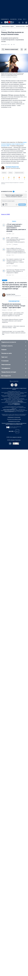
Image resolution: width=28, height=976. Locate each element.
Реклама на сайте (6, 353)
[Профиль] (26, 23)
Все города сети (6, 375)
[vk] (15, 384)
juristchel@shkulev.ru (16, 403)
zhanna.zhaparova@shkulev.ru (9, 409)
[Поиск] (19, 23)
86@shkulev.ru (20, 401)
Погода (20, 19)
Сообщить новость (7, 346)
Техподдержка (5, 368)
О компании (4, 360)
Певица (10, 172)
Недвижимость (5, 19)
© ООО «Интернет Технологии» (14, 440)
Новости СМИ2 (5, 214)
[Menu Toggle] (1, 23)
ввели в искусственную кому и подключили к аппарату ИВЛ (13, 143)
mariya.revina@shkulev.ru (9, 411)
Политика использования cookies (14, 419)
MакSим (4, 172)
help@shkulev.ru (17, 404)
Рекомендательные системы (14, 421)
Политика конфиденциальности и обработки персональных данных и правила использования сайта (14, 424)
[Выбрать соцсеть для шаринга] (25, 49)
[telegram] (12, 384)
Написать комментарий (11, 49)
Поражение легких (19, 172)
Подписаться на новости (8, 342)
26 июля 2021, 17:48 (5, 44)
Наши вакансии (5, 364)
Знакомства (13, 19)
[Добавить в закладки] (21, 49)
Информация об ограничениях (14, 417)
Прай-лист (4, 357)
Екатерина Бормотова (12, 167)
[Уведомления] (23, 23)
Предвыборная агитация (8, 372)
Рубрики (3, 349)
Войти (6, 205)
